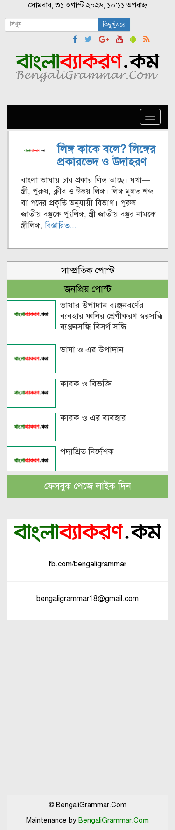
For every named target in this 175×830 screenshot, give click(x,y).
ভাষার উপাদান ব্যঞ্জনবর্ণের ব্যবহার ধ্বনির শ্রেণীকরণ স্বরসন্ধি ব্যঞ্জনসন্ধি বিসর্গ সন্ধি (111, 316)
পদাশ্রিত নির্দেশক (87, 451)
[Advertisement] (87, 707)
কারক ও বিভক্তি (86, 384)
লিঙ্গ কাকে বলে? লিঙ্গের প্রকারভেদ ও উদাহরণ (106, 155)
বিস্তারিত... (61, 225)
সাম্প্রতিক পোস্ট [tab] (87, 270)
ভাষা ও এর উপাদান (92, 349)
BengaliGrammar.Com (113, 820)
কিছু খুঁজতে (114, 24)
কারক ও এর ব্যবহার (93, 418)
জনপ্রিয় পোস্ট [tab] (87, 289)
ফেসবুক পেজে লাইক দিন (87, 486)
